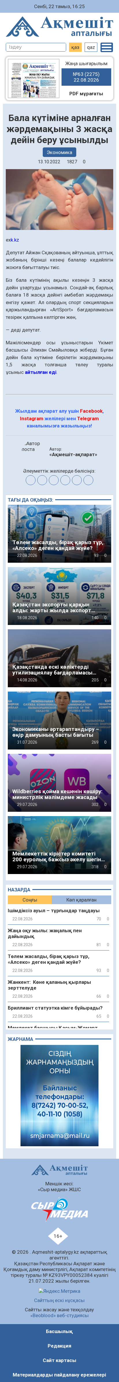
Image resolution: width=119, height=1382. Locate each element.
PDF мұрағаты (86, 93)
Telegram (88, 418)
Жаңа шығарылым (86, 72)
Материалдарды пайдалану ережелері (59, 1375)
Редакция (59, 1346)
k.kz (15, 240)
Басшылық (59, 1331)
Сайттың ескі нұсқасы (59, 1300)
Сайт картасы (59, 1360)
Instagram (31, 418)
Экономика (59, 152)
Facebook (91, 411)
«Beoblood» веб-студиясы (59, 1315)
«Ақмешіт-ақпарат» (73, 454)
